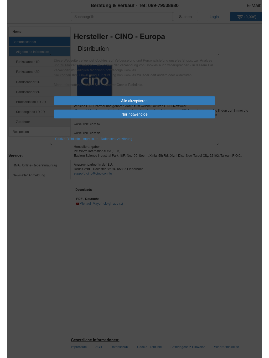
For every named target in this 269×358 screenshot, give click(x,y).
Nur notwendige (134, 114)
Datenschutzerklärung (116, 138)
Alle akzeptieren (134, 100)
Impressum (90, 138)
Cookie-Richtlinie (67, 138)
